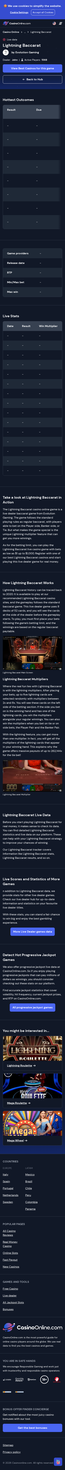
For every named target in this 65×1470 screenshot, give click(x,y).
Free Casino (10, 1289)
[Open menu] (60, 23)
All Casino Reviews (9, 1233)
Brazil (28, 1181)
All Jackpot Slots (13, 1302)
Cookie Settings (19, 12)
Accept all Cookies (43, 12)
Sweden (8, 1202)
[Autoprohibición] (57, 1379)
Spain (6, 1181)
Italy (5, 1174)
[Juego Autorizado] (19, 1392)
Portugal (8, 1188)
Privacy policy (12, 1452)
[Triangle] (58, 1462)
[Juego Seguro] (7, 1392)
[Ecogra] (7, 1379)
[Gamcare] (32, 1379)
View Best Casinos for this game (32, 68)
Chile (28, 1188)
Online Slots (10, 1253)
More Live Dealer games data (32, 931)
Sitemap (8, 1445)
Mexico (29, 1174)
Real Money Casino (10, 1244)
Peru (28, 1195)
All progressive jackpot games (32, 1007)
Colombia (31, 1202)
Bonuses (8, 1309)
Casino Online (11, 32)
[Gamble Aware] (19, 1379)
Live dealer (10, 1295)
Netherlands (10, 1195)
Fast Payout (10, 1260)
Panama (30, 1209)
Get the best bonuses (32, 1428)
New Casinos (11, 1266)
